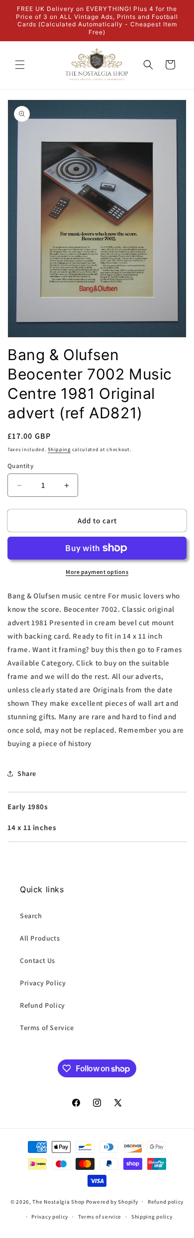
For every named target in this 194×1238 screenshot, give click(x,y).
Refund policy (166, 1201)
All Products (40, 938)
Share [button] (26, 773)
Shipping (59, 449)
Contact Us (37, 960)
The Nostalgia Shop (58, 1201)
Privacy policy (49, 1216)
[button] (20, 65)
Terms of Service (47, 1027)
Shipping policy (152, 1216)
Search (31, 915)
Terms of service (99, 1216)
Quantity (20, 466)
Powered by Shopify (112, 1201)
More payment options (97, 571)
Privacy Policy (43, 982)
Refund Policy (42, 1005)
